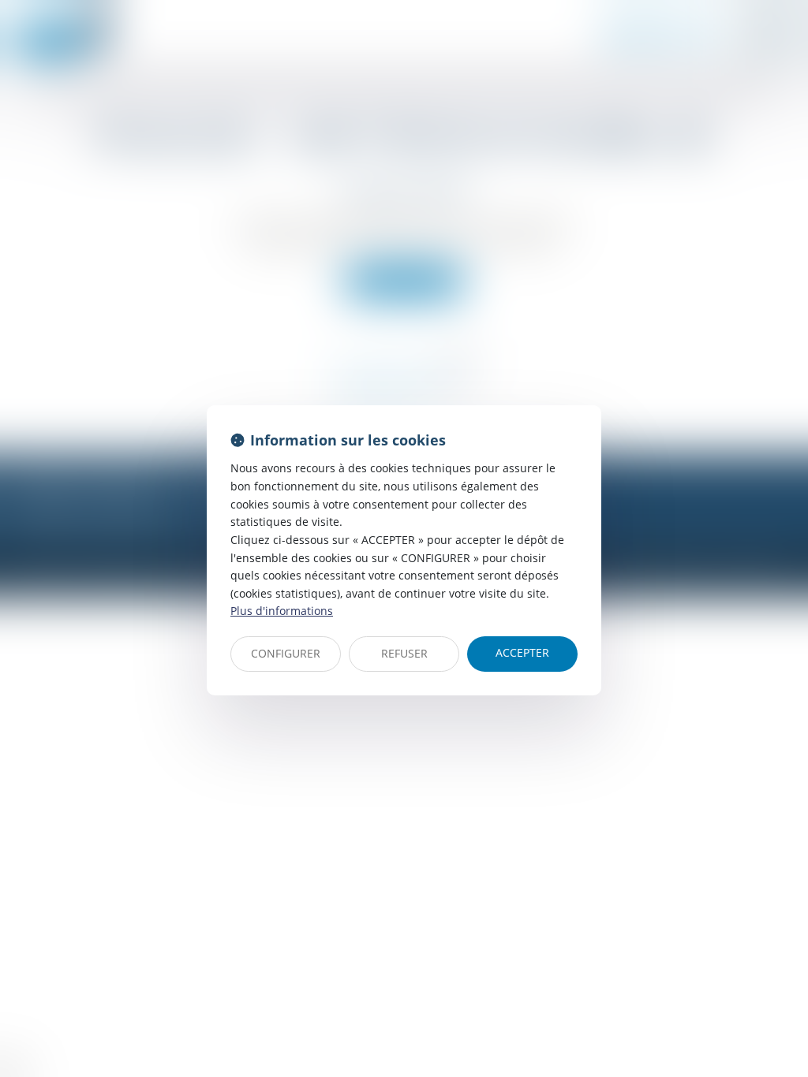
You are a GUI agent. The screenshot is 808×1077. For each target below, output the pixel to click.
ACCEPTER (522, 652)
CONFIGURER (285, 653)
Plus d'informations (281, 610)
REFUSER (404, 653)
